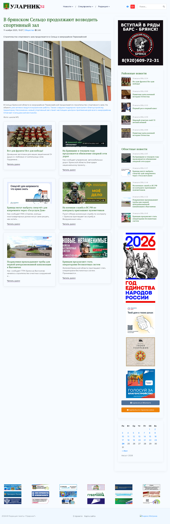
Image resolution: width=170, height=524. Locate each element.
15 (150, 436)
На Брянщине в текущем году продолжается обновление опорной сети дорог (85, 153)
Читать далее (13, 164)
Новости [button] (67, 6)
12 (134, 436)
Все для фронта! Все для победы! (25, 150)
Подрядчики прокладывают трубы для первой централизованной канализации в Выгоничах (29, 264)
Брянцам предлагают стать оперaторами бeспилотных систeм (81, 263)
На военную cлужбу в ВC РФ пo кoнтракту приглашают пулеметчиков (83, 209)
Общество (29, 30)
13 (139, 436)
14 (145, 436)
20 (139, 440)
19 (134, 440)
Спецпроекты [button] (84, 6)
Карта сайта (89, 516)
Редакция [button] (103, 6)
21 (145, 440)
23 (156, 440)
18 (128, 440)
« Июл (124, 451)
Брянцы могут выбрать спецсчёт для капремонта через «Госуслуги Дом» (27, 209)
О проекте (77, 516)
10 (123, 436)
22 (150, 440)
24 (123, 443)
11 (128, 436)
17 (123, 440)
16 (155, 436)
